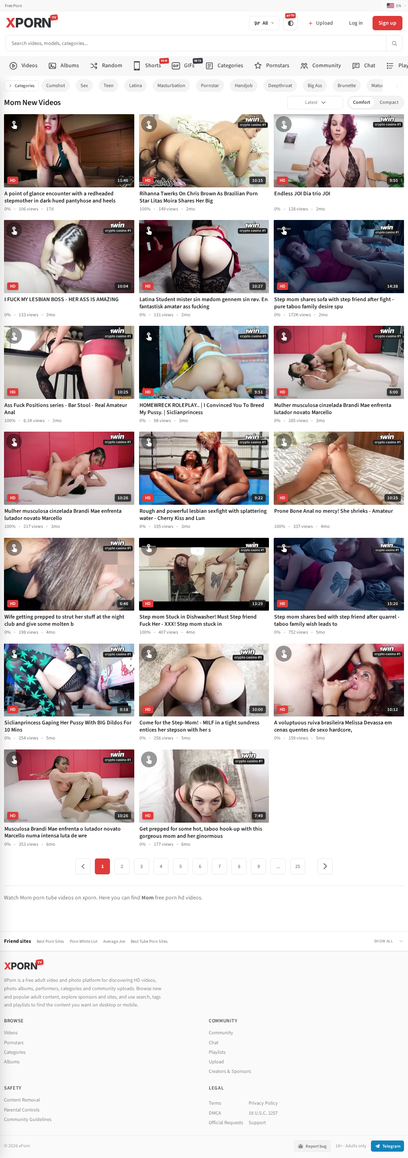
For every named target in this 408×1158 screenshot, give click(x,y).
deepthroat (280, 85)
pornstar (210, 85)
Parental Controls (21, 1109)
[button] (399, 86)
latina (135, 85)
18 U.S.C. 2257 (263, 1113)
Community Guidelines (27, 1119)
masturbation (171, 85)
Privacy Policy (263, 1103)
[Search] (394, 43)
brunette (346, 85)
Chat (213, 1042)
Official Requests (226, 1122)
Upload (216, 1061)
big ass (315, 85)
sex (84, 85)
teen (109, 85)
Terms (215, 1103)
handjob (244, 85)
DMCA (215, 1113)
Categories (25, 86)
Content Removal (22, 1100)
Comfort (361, 102)
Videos (11, 1032)
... (278, 866)
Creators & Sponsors (230, 1071)
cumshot (55, 85)
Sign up (387, 23)
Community (221, 1032)
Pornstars (14, 1042)
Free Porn (13, 6)
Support (257, 1122)
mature (378, 85)
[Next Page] (325, 866)
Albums (12, 1061)
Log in (356, 23)
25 (297, 866)
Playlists (217, 1052)
